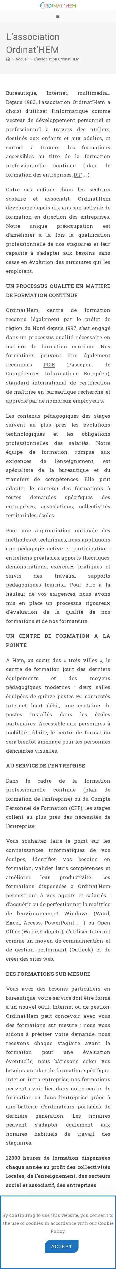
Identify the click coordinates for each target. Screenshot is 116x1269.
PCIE (49, 364)
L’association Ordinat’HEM (56, 59)
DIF (78, 174)
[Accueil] (8, 59)
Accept (62, 1246)
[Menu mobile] (58, 16)
